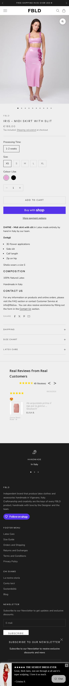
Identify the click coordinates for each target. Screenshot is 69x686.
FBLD (6, 116)
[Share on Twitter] (19, 316)
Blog (5, 594)
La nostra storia (11, 577)
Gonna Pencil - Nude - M (15, 419)
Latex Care (8, 534)
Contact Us (25, 309)
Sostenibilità (9, 588)
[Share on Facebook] (14, 316)
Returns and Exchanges (15, 550)
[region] (34, 458)
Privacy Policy (10, 561)
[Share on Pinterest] (24, 316)
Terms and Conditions (14, 556)
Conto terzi (9, 583)
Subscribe (16, 633)
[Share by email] (28, 316)
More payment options (34, 218)
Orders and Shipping (14, 545)
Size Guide (8, 539)
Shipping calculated (26, 129)
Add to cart (34, 200)
